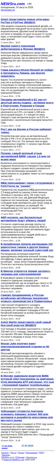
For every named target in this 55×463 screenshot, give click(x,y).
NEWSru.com (13, 4)
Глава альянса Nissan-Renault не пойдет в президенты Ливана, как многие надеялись (27, 73)
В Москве (20, 457)
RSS (41, 453)
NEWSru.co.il (7, 457)
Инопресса (31, 457)
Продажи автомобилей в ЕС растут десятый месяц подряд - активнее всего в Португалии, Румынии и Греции (27, 102)
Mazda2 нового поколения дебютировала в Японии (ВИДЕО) (23, 47)
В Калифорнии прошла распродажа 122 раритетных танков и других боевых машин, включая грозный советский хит (27, 247)
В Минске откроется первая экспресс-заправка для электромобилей (26, 273)
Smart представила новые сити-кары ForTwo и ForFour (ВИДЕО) (25, 21)
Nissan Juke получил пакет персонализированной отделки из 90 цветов (25, 346)
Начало (5, 453)
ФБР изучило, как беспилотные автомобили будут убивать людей (23, 219)
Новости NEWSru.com (14, 459)
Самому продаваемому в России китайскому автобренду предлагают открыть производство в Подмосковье (26, 298)
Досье (13, 453)
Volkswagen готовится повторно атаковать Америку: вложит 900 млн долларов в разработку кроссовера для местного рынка (27, 416)
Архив (21, 453)
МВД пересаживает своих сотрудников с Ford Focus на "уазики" (27, 184)
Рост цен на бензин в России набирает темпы (26, 131)
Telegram (5, 455)
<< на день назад (7, 447)
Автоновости (8, 10)
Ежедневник (31, 453)
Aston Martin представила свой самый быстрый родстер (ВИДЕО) (26, 324)
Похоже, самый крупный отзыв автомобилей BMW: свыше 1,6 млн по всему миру (25, 156)
